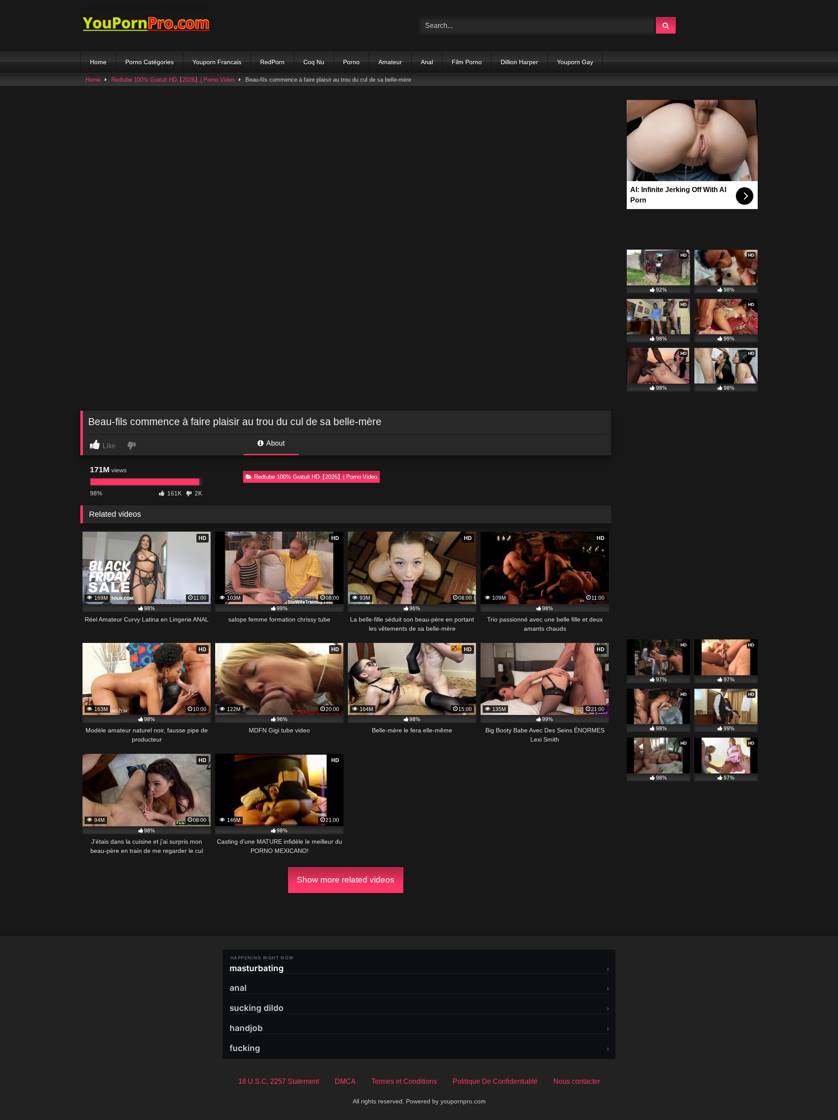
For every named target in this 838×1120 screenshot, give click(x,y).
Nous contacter (576, 1081)
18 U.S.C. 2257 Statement (278, 1081)
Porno (351, 61)
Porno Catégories (149, 61)
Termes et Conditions (404, 1081)
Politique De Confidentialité (495, 1081)
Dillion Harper (519, 61)
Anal (427, 61)
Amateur (390, 61)
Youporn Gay (575, 61)
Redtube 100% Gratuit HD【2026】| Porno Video (172, 79)
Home (98, 61)
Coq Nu (313, 61)
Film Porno (467, 61)
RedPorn (272, 61)
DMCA (345, 1081)
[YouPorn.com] (145, 25)
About (275, 443)
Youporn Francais (216, 61)
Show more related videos (346, 879)
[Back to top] (811, 1094)
